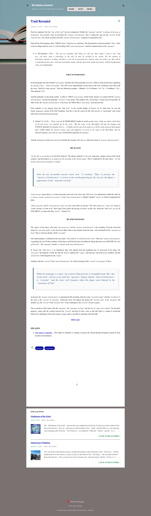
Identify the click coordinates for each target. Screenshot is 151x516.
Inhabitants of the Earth (41, 416)
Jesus (80, 9)
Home (71, 9)
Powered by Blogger (77, 501)
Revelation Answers (42, 5)
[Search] (123, 6)
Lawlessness (49, 348)
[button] (119, 21)
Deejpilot (80, 506)
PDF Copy (75, 319)
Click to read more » (109, 436)
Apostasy (39, 348)
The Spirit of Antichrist (43, 332)
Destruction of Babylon (40, 443)
